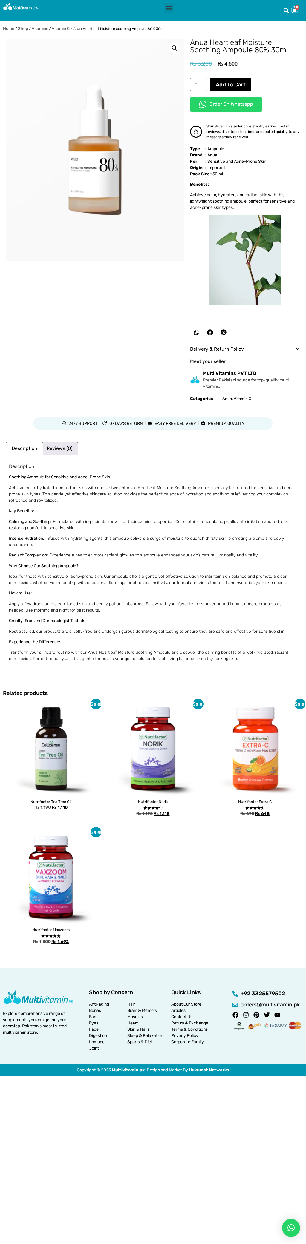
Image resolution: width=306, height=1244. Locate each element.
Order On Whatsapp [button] (231, 104)
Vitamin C (61, 28)
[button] (169, 8)
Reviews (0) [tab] (59, 448)
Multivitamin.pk (128, 1070)
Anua (227, 398)
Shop (23, 28)
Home (8, 28)
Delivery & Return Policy (217, 349)
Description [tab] (24, 448)
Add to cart (231, 84)
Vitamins (40, 28)
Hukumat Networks (209, 1070)
